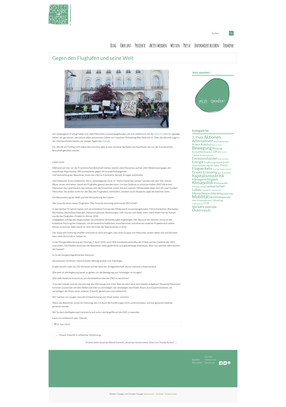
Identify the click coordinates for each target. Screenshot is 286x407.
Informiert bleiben (206, 45)
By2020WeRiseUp (201, 152)
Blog (113, 45)
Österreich (201, 210)
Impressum (210, 362)
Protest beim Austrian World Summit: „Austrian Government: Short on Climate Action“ (131, 342)
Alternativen (202, 140)
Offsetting (217, 200)
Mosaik (106, 141)
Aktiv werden (158, 45)
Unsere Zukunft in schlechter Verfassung (78, 334)
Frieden (222, 169)
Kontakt (208, 356)
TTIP (206, 203)
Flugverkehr (202, 168)
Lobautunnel (216, 190)
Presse (187, 45)
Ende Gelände (223, 159)
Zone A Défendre (163, 133)
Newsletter (197, 362)
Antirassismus (221, 141)
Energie (197, 162)
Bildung (217, 148)
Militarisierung (225, 193)
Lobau (196, 189)
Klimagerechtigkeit (205, 179)
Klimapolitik (202, 182)
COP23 (224, 152)
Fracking (216, 169)
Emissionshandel (204, 158)
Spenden (196, 359)
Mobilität (200, 196)
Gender (228, 169)
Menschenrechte (204, 193)
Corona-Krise (198, 155)
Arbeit (196, 144)
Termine (228, 45)
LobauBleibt (206, 190)
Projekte (140, 45)
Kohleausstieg (198, 186)
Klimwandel (221, 183)
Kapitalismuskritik (208, 175)
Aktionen (212, 137)
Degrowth (209, 155)
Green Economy (204, 172)
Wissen (175, 45)
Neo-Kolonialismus (202, 200)
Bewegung (202, 147)
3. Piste (197, 137)
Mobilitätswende (220, 197)
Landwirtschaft (215, 186)
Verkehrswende (204, 207)
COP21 (216, 151)
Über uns (125, 45)
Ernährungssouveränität (216, 162)
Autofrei (205, 144)
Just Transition (224, 173)
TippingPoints (197, 204)
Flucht (224, 165)
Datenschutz (210, 359)
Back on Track (217, 145)
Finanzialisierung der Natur (206, 165)
